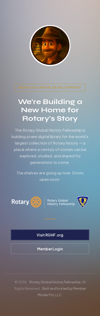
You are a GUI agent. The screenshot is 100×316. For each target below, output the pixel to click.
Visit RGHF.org (50, 235)
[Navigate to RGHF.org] (50, 202)
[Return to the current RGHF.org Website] (50, 45)
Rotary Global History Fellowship (55, 282)
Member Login (50, 248)
